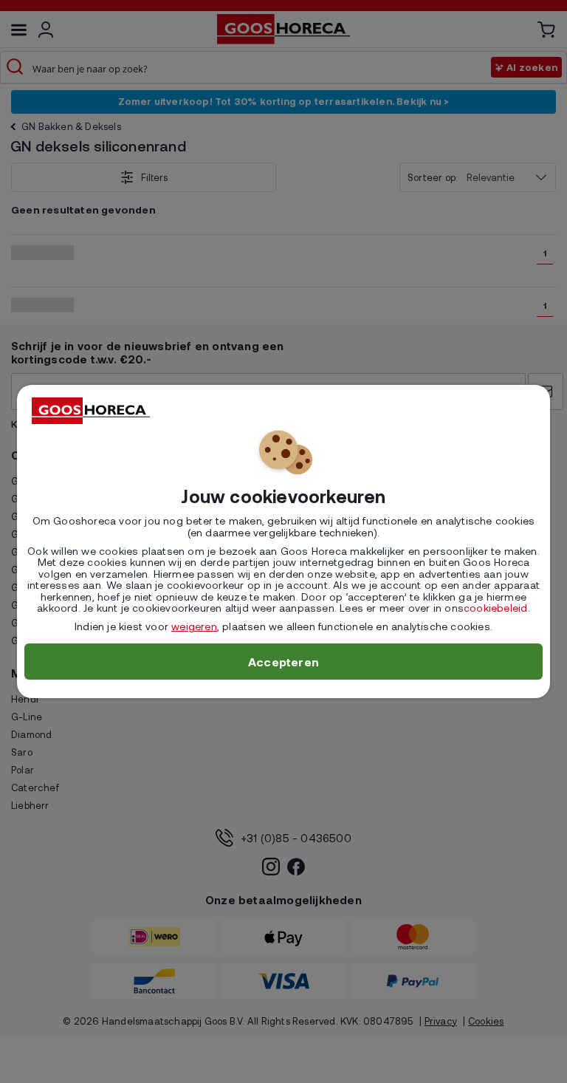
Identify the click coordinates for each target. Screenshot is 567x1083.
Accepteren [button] (283, 662)
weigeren (194, 626)
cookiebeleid (495, 607)
